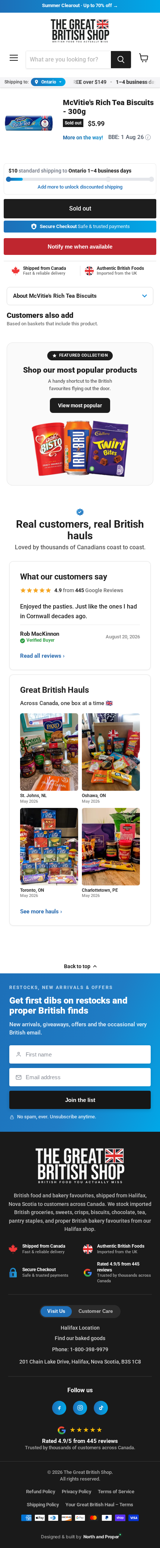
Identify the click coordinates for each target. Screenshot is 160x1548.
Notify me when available (80, 246)
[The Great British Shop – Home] (80, 30)
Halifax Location (80, 1328)
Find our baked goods (80, 1338)
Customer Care (96, 1311)
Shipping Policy (43, 1504)
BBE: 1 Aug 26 (128, 137)
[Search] (121, 59)
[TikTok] (101, 1408)
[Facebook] (59, 1408)
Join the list (80, 1100)
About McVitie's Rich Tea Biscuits (55, 296)
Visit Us (56, 1311)
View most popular (80, 405)
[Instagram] (80, 1408)
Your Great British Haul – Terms (99, 1504)
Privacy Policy (76, 1491)
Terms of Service (116, 1491)
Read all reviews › (42, 656)
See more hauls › (41, 911)
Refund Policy (40, 1491)
